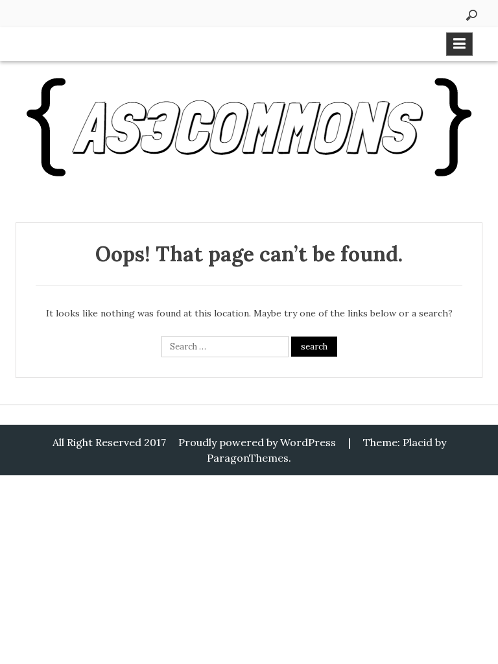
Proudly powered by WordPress (257, 442)
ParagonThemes (248, 457)
